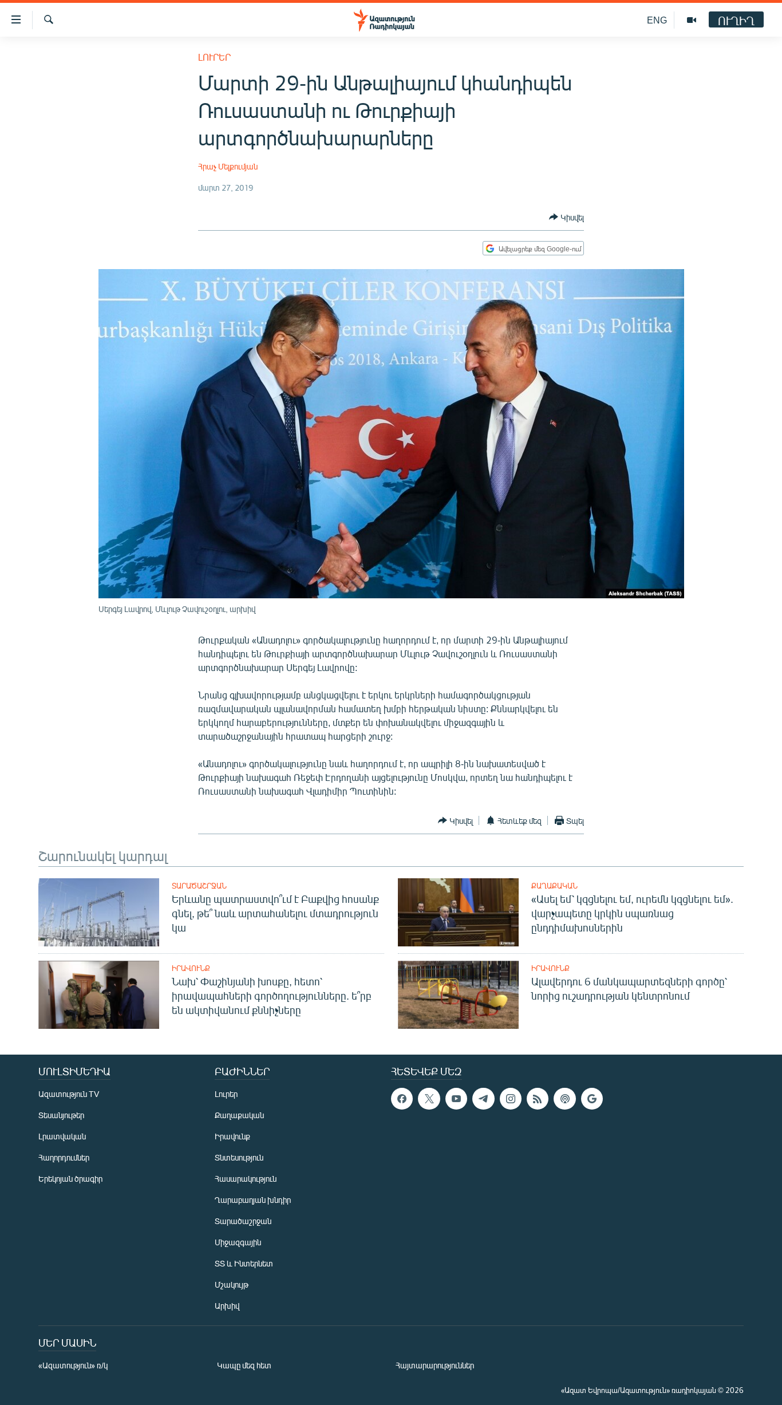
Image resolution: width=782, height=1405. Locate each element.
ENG (657, 19)
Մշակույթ (231, 1284)
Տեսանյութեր (61, 1115)
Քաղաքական (554, 885)
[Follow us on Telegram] (483, 1099)
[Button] (566, 217)
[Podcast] (564, 1099)
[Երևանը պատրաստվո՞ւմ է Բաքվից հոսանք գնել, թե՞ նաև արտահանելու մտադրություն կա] (98, 912)
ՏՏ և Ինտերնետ (244, 1263)
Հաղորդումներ (63, 1157)
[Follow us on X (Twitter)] (429, 1099)
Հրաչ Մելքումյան (228, 166)
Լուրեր (214, 57)
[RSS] (537, 1099)
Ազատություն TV (68, 1094)
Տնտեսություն (239, 1157)
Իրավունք (191, 968)
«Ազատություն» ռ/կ (73, 1365)
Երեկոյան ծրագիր (70, 1178)
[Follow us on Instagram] (511, 1099)
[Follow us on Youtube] (456, 1099)
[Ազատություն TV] (691, 20)
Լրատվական (62, 1136)
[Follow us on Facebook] (402, 1099)
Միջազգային (238, 1242)
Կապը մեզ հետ (244, 1365)
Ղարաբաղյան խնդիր (253, 1200)
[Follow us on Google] (592, 1099)
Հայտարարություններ (435, 1365)
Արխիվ (227, 1306)
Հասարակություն (246, 1178)
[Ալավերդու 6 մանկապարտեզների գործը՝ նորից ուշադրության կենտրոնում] (458, 995)
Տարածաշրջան (199, 885)
